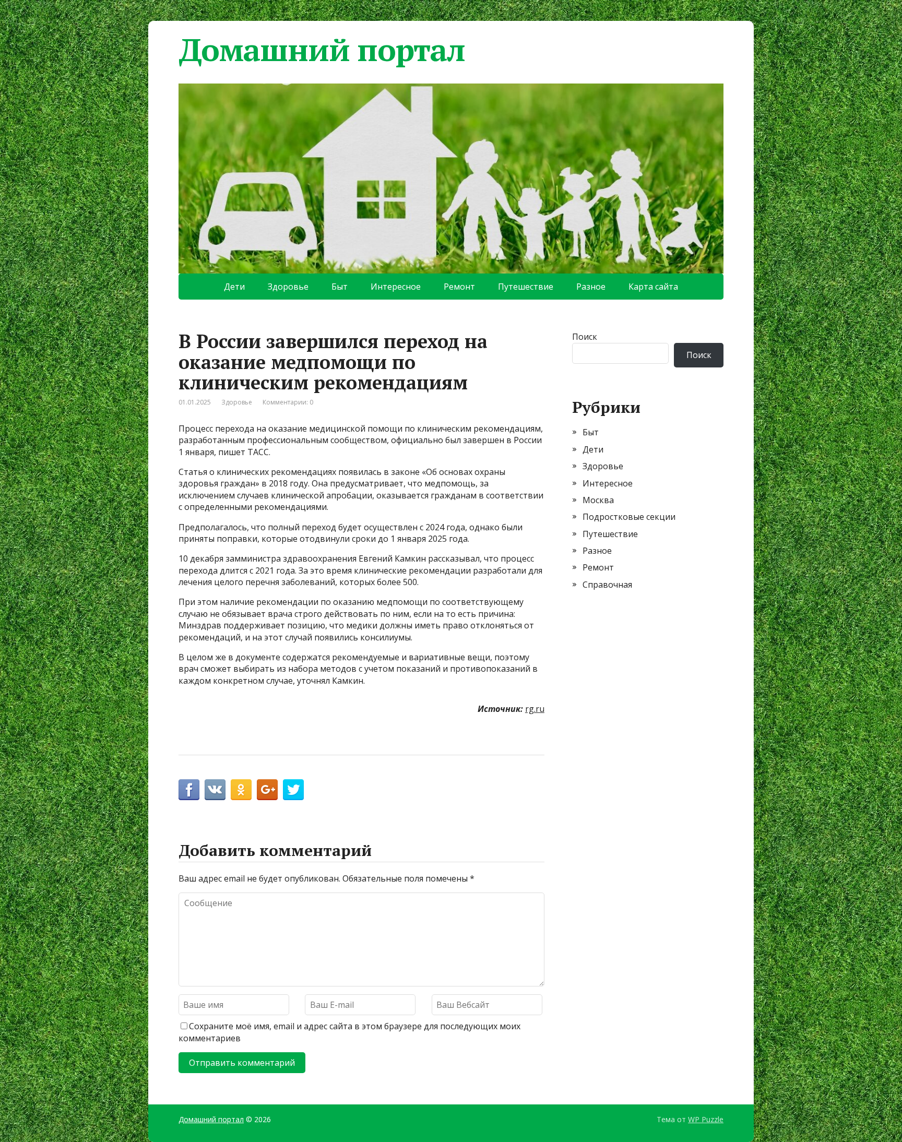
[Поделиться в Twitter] (293, 789)
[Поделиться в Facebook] (189, 789)
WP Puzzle (705, 1119)
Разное (591, 286)
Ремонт (459, 286)
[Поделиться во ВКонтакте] (215, 789)
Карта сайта (653, 286)
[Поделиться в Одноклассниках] (241, 789)
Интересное (396, 286)
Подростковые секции (629, 516)
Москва (598, 500)
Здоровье (288, 286)
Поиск (584, 336)
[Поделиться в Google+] (267, 789)
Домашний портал (322, 50)
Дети (234, 286)
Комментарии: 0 (288, 402)
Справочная (607, 584)
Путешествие (525, 286)
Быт (339, 286)
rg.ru (534, 709)
